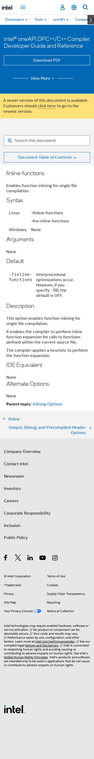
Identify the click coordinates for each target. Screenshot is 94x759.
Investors (12, 488)
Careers (11, 501)
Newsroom (14, 476)
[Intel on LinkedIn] (30, 558)
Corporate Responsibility (27, 513)
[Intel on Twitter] (18, 558)
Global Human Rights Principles (26, 657)
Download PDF (47, 60)
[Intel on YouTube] (43, 558)
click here (47, 106)
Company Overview (22, 451)
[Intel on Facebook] (6, 558)
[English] (74, 7)
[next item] (90, 19)
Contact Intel (16, 464)
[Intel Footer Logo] (14, 709)
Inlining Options (47, 404)
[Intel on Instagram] (55, 558)
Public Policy (16, 537)
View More (40, 78)
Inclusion (12, 525)
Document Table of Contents (45, 157)
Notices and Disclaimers (41, 645)
